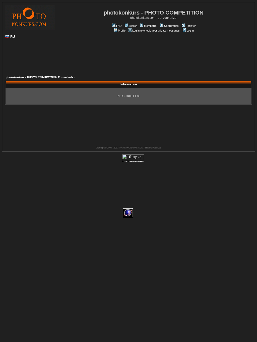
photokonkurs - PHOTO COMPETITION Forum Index (40, 77)
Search (132, 25)
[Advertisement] (128, 59)
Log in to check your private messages (156, 30)
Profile (121, 30)
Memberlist (150, 25)
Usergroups (171, 25)
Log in (190, 30)
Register (190, 25)
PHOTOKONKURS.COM (131, 147)
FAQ (119, 25)
